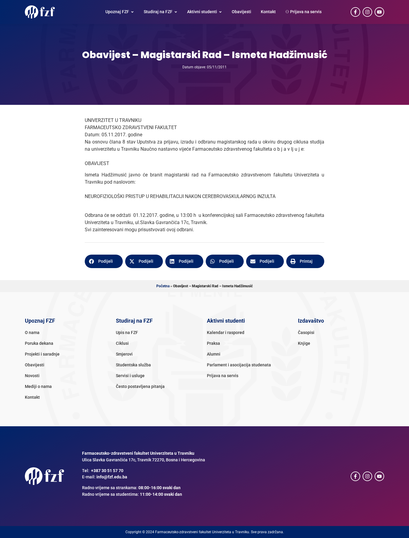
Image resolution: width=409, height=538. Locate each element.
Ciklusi (122, 343)
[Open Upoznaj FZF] (132, 12)
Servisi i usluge (130, 375)
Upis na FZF (127, 332)
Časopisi (306, 332)
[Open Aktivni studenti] (220, 12)
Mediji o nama (38, 386)
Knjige (304, 343)
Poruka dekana (39, 343)
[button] (104, 261)
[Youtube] (379, 12)
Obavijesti (34, 365)
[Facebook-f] (355, 12)
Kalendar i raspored (225, 332)
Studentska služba (133, 365)
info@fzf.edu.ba (111, 477)
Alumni (213, 354)
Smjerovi (124, 354)
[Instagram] (367, 12)
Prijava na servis (222, 375)
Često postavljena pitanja (140, 386)
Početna (162, 286)
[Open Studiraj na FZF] (176, 12)
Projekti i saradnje (42, 354)
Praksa (213, 343)
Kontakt (32, 397)
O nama (32, 332)
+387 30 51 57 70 (107, 470)
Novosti (32, 375)
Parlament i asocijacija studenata (239, 365)
